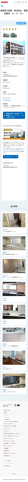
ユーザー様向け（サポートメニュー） (12, 436)
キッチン (6, 415)
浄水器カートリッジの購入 (10, 443)
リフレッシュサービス (9, 438)
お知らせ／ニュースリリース (10, 453)
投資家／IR (7, 450)
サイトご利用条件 (7, 460)
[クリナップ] (4, 2)
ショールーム (7, 428)
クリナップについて (9, 445)
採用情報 (6, 448)
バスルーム (7, 417)
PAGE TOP (14, 474)
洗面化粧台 (7, 419)
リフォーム (7, 431)
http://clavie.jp (7, 100)
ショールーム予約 (17, 2)
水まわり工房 (13, 433)
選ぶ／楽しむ (7, 410)
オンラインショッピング (9, 441)
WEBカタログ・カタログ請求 (10, 426)
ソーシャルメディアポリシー (9, 463)
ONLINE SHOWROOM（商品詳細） (11, 421)
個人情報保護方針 (7, 465)
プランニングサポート (9, 423)
